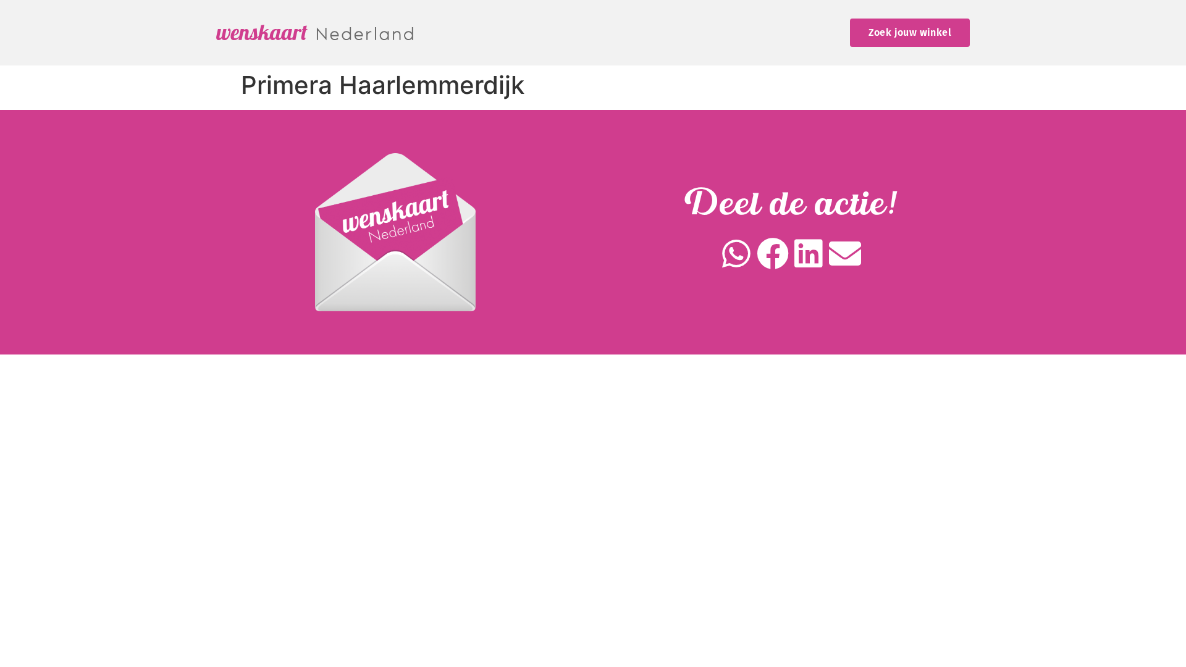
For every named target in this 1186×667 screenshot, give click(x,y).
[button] (736, 254)
